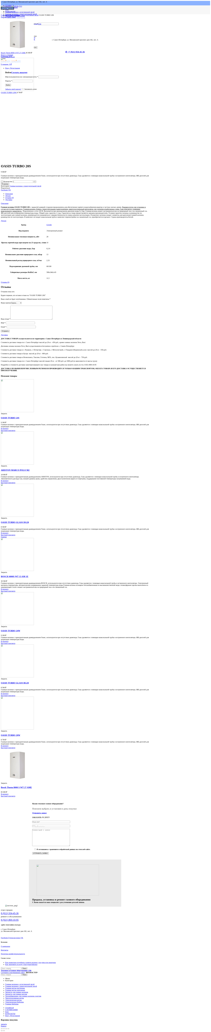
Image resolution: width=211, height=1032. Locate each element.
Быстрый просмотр (8, 430)
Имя (3, 323)
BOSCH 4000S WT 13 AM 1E (14, 576)
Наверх (3, 1026)
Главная (4, 15)
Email (3, 327)
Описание (9, 194)
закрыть (4, 1024)
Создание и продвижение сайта (13, 972)
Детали (8, 196)
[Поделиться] (4, 1028)
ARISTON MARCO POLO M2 (15, 470)
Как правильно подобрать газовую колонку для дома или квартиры (30, 962)
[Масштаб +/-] (8, 1028)
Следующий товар (8, 57)
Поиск (24, 968)
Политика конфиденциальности (13, 954)
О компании (5, 946)
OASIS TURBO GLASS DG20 (15, 522)
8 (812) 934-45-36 (10, 913)
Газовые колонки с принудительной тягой (22, 15)
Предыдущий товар (8, 17)
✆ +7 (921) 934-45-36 (75, 52)
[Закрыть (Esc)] (2, 1028)
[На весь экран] (6, 1028)
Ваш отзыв (5, 319)
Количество (8, 181)
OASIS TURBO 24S (10, 418)
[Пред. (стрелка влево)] (2, 1030)
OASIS (49, 225)
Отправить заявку (39, 813)
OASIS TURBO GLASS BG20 (15, 683)
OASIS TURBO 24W (10, 631)
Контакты (4, 950)
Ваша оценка (6, 303)
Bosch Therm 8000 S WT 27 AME (13, 53)
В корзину (5, 184)
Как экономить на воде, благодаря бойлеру (21, 964)
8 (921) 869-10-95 (10, 919)
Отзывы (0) (9, 198)
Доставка (8, 200)
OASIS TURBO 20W (9, 92)
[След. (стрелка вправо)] (4, 1030)
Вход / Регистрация (12, 1016)
